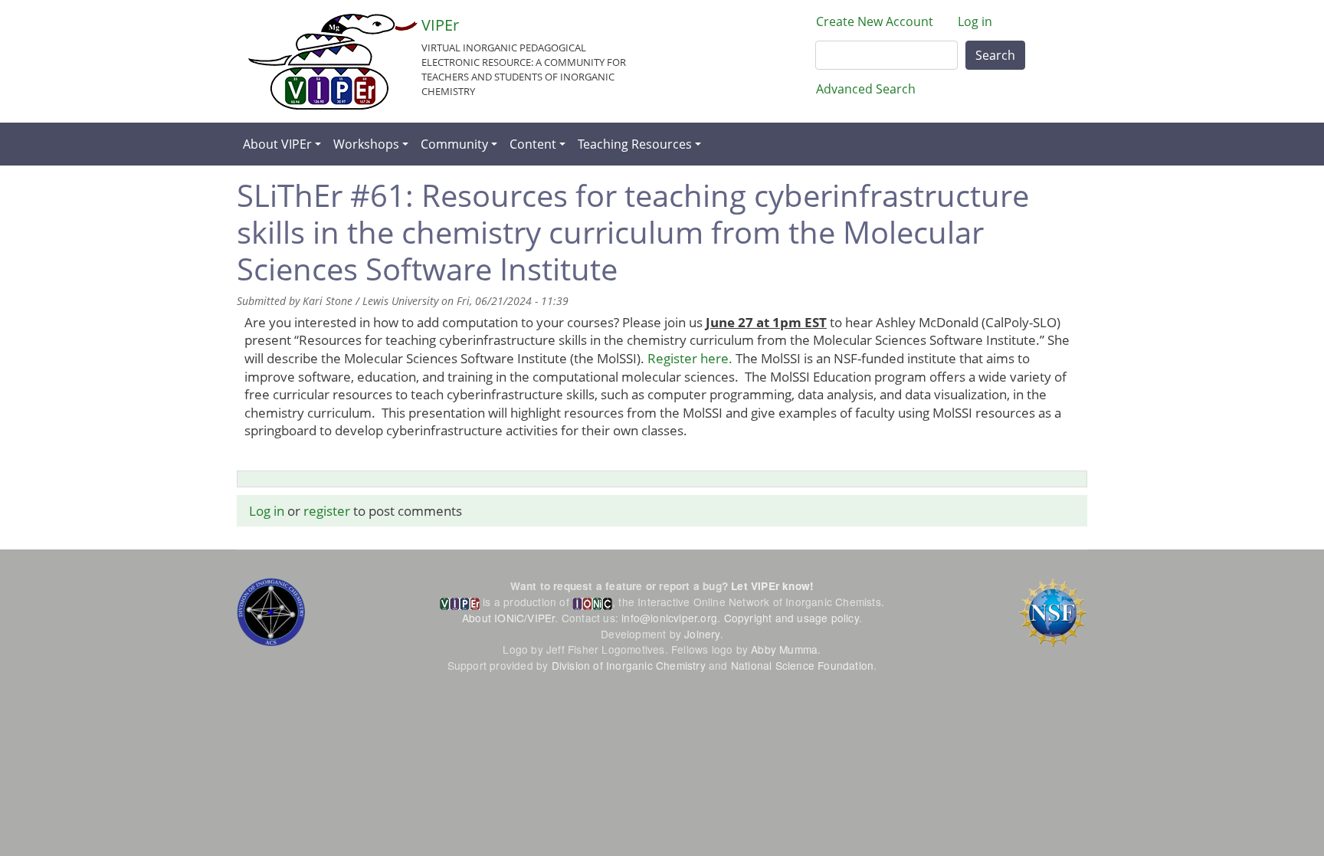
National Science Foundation (802, 665)
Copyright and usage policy (791, 617)
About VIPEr (277, 144)
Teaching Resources (635, 144)
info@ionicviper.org (669, 617)
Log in (975, 21)
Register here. (689, 358)
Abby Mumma (784, 649)
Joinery (701, 633)
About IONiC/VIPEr (508, 617)
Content (533, 144)
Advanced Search (866, 88)
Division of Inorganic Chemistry (629, 665)
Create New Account (874, 21)
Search (995, 55)
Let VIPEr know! (772, 586)
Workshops (366, 144)
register (326, 511)
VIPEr (440, 25)
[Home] (333, 61)
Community (454, 144)
